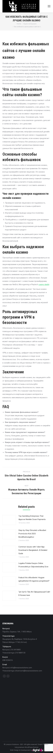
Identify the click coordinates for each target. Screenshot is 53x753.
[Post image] (9, 520)
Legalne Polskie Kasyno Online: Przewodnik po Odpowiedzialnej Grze (33, 565)
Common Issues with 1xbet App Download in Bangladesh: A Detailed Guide (32, 550)
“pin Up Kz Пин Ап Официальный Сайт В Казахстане (34, 593)
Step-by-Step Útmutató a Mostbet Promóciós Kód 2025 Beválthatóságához (32, 533)
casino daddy (44, 284)
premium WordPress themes (28, 747)
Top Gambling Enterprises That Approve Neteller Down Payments (32, 517)
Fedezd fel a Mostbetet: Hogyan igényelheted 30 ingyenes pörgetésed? (33, 579)
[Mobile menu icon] (49, 6)
